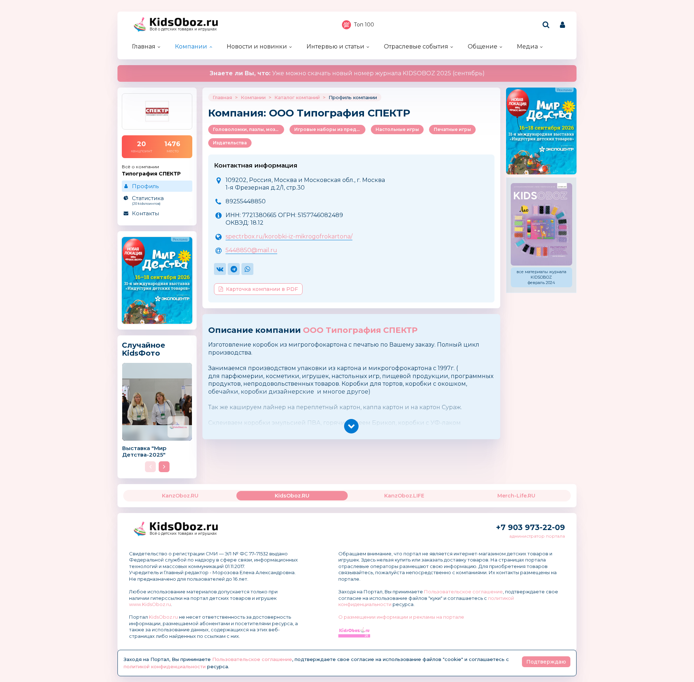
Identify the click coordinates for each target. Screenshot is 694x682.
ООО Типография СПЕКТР (360, 330)
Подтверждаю (546, 661)
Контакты (145, 213)
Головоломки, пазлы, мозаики (248, 129)
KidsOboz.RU (292, 495)
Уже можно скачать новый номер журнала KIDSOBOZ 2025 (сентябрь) (347, 73)
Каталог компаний (297, 97)
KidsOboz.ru (163, 617)
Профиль (145, 186)
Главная (143, 46)
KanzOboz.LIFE (404, 495)
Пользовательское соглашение (463, 591)
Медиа (527, 46)
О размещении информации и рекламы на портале (401, 617)
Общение (482, 46)
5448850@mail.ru (251, 250)
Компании (191, 46)
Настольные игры (397, 129)
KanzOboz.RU (180, 495)
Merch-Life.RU (516, 495)
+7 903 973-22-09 (530, 527)
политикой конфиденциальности (165, 666)
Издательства (230, 142)
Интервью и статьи (335, 46)
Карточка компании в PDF (262, 289)
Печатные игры (452, 129)
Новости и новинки (257, 46)
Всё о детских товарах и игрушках (183, 29)
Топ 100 (364, 24)
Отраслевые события (416, 46)
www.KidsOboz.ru (150, 604)
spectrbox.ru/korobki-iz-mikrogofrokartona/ (289, 236)
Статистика (148, 200)
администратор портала (537, 536)
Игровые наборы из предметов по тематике (329, 129)
